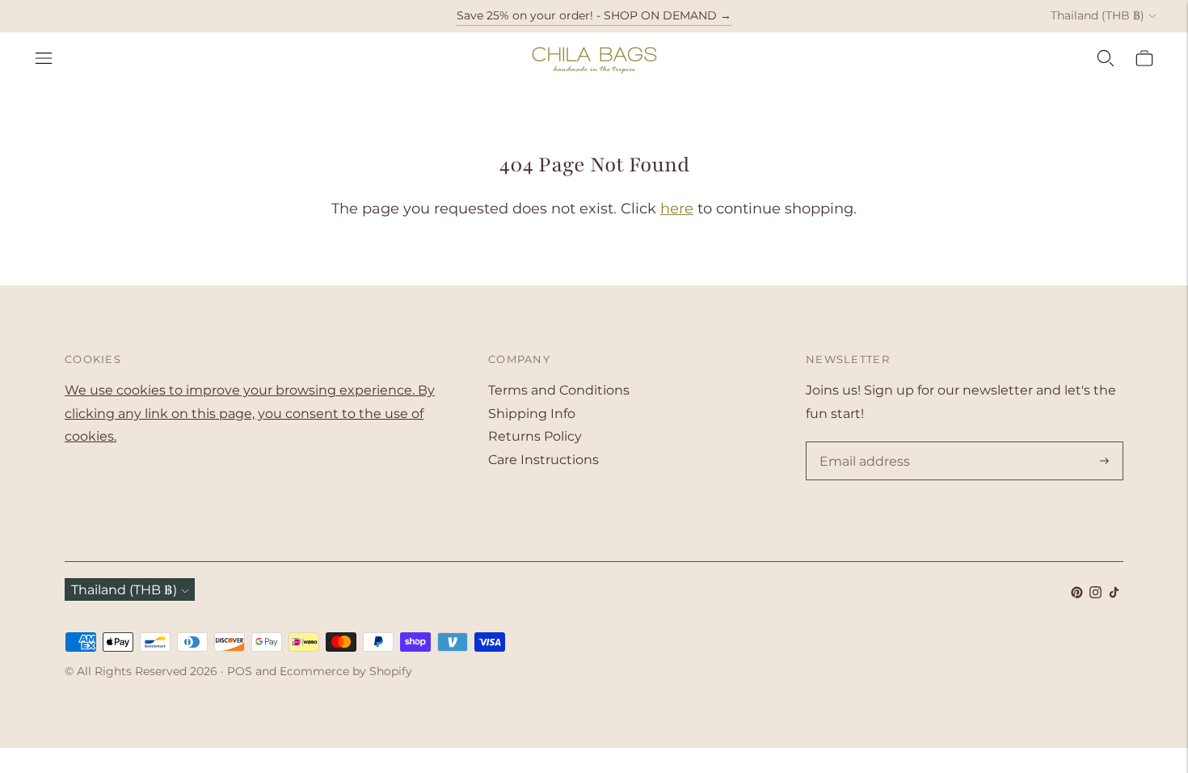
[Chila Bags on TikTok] (1114, 594)
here (676, 209)
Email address (861, 443)
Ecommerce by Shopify (346, 671)
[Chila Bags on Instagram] (1095, 594)
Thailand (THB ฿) (1097, 15)
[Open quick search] (1105, 58)
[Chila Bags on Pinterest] (1077, 594)
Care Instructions (543, 459)
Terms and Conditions (559, 390)
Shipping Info (531, 413)
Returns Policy (535, 436)
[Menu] (43, 58)
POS (239, 671)
